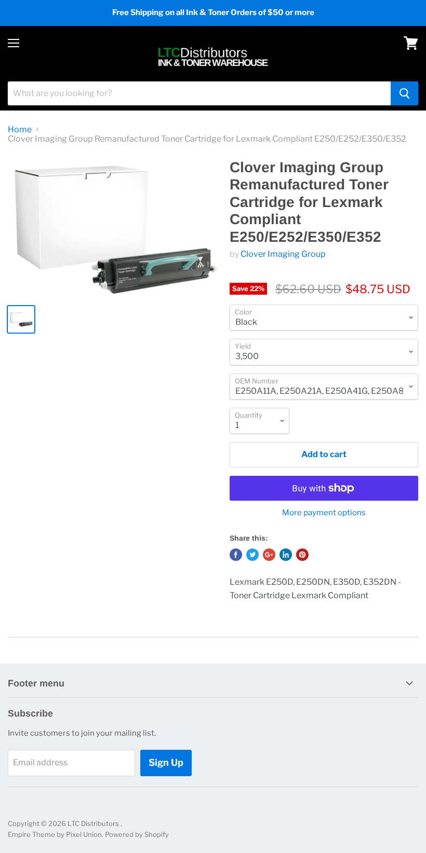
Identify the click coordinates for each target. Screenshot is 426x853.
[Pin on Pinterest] (302, 554)
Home (20, 129)
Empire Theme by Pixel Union (55, 834)
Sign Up (166, 762)
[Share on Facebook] (236, 554)
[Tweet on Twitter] (252, 554)
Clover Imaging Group (283, 254)
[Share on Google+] (269, 554)
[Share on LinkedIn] (285, 554)
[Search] (404, 93)
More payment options (324, 512)
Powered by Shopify (137, 834)
